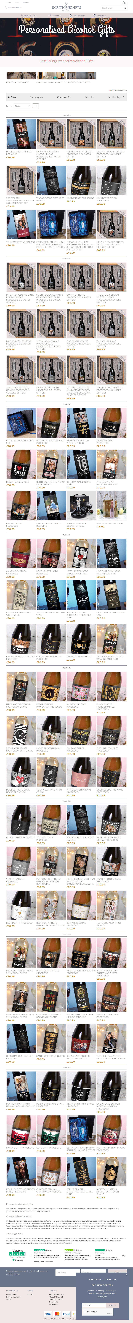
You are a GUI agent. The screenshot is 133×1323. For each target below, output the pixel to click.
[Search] (126, 8)
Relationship (114, 97)
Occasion (62, 97)
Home (111, 90)
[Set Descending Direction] (36, 106)
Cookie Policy (53, 1304)
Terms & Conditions (56, 1299)
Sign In (8, 1299)
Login (17, 2)
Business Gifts (11, 1294)
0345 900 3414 (14, 7)
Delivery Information (13, 1297)
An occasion (79, 15)
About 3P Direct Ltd (56, 1297)
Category (34, 97)
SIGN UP (113, 1305)
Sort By (8, 106)
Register (26, 2)
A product (102, 15)
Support (8, 2)
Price (87, 97)
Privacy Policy (54, 1302)
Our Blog (31, 1294)
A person (57, 15)
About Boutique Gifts (56, 1294)
